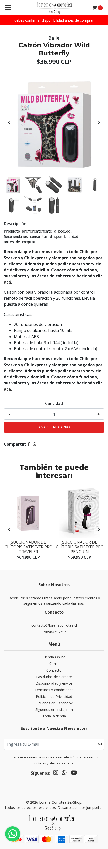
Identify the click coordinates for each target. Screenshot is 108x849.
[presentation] (9, 123)
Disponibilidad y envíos (54, 683)
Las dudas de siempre (54, 676)
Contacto (54, 670)
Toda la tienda (54, 716)
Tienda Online (54, 657)
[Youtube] (74, 773)
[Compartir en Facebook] (29, 444)
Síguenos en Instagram (54, 709)
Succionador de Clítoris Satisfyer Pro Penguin (80, 546)
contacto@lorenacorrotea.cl (54, 625)
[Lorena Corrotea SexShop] (54, 7)
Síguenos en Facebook (54, 703)
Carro (54, 663)
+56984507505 (54, 631)
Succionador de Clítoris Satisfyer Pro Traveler (28, 546)
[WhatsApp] (64, 773)
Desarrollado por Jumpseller (80, 807)
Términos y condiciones (54, 689)
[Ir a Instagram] (55, 773)
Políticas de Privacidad (54, 696)
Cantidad (54, 403)
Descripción (15, 223)
